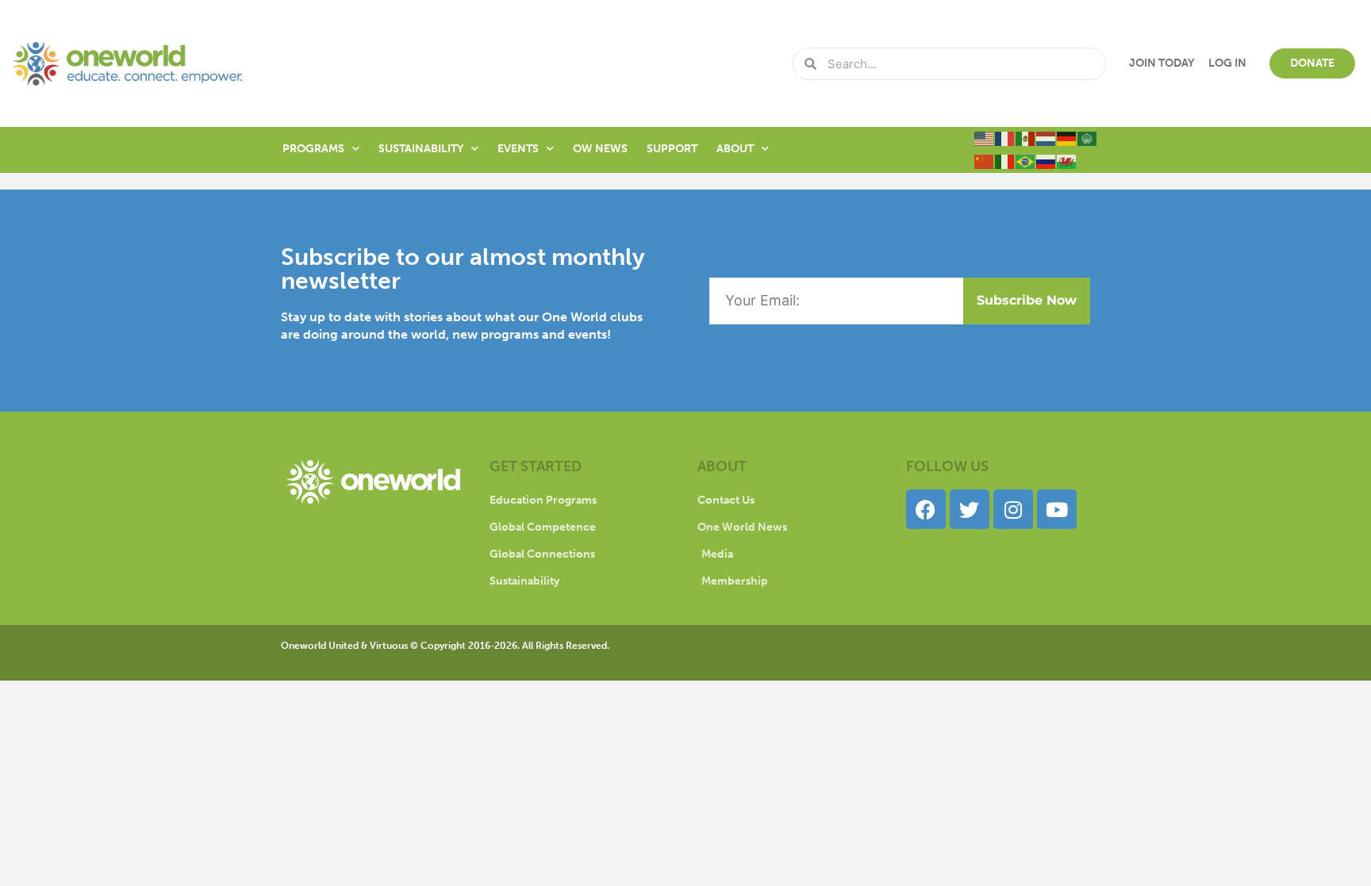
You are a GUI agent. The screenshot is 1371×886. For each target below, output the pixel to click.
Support (672, 148)
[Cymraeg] (1067, 161)
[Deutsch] (1067, 138)
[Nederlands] (1046, 138)
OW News (600, 148)
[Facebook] (926, 509)
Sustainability (420, 148)
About (735, 148)
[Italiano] (1005, 161)
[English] (984, 138)
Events (518, 148)
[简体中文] (984, 161)
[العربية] (1087, 138)
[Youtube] (1057, 509)
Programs (313, 148)
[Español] (1026, 138)
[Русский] (1046, 161)
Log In (1227, 63)
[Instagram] (1013, 509)
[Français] (1005, 138)
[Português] (1026, 161)
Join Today (1161, 63)
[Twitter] (969, 509)
